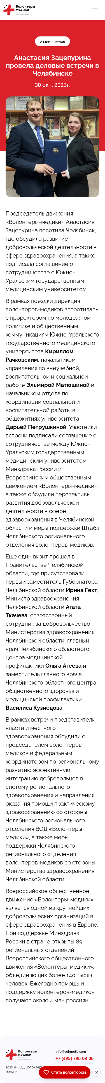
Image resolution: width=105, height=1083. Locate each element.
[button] (95, 10)
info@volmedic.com (70, 1051)
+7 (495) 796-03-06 (74, 1058)
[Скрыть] (97, 1072)
